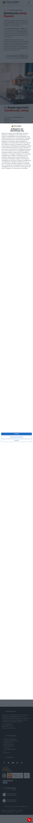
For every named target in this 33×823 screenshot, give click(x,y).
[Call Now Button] (29, 820)
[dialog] (16, 411)
